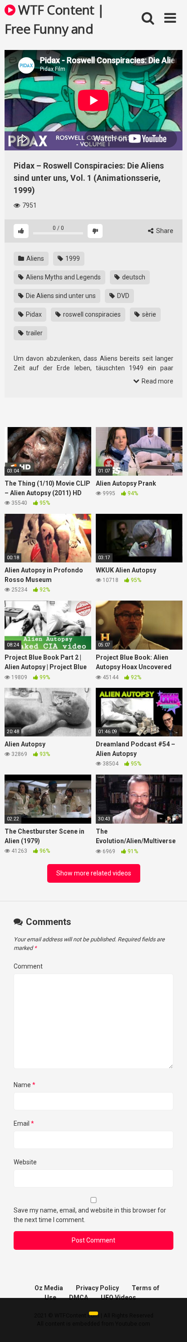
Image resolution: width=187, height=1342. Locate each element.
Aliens (34, 258)
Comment (28, 966)
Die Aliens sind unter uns (60, 295)
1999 (72, 258)
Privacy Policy (97, 1288)
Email (24, 1123)
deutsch (133, 277)
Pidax (33, 314)
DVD (122, 295)
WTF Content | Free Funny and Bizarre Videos (54, 18)
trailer (34, 333)
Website (25, 1162)
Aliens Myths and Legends (63, 277)
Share (164, 230)
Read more (156, 381)
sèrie (148, 314)
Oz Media (48, 1288)
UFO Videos (118, 1297)
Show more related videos (93, 873)
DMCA (78, 1297)
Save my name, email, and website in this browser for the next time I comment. (90, 1215)
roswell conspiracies (91, 314)
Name (24, 1085)
